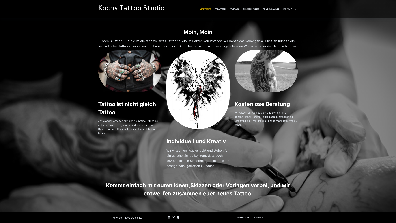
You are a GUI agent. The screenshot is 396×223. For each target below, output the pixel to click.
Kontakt (287, 9)
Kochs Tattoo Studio (131, 9)
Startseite (205, 9)
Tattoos (234, 9)
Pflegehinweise (251, 9)
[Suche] (296, 9)
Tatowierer (221, 9)
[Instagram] (178, 217)
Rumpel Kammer (271, 9)
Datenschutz (260, 217)
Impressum (243, 217)
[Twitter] (173, 217)
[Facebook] (169, 217)
